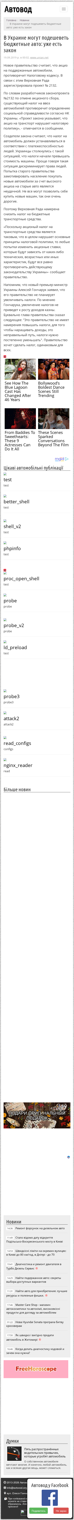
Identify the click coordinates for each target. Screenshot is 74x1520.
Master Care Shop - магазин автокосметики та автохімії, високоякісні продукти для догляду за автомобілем (33, 1308)
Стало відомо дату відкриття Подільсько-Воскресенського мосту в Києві (34, 1239)
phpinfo (12, 548)
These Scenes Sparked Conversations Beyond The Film (53, 438)
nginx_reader (18, 765)
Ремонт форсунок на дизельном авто (40, 1228)
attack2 (11, 718)
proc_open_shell (21, 578)
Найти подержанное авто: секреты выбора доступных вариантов (33, 1279)
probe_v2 (14, 625)
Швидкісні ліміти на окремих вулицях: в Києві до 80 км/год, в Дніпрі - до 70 (36, 1252)
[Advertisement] (37, 947)
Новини (24, 20)
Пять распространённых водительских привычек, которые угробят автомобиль (45, 1452)
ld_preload (15, 647)
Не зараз (61, 1510)
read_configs (17, 743)
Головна (11, 20)
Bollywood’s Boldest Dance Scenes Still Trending (51, 389)
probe (10, 600)
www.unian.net (39, 57)
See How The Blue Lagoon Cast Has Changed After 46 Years (18, 391)
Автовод (18, 8)
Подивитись (38, 1510)
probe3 (12, 696)
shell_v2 (12, 526)
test (8, 479)
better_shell (16, 501)
